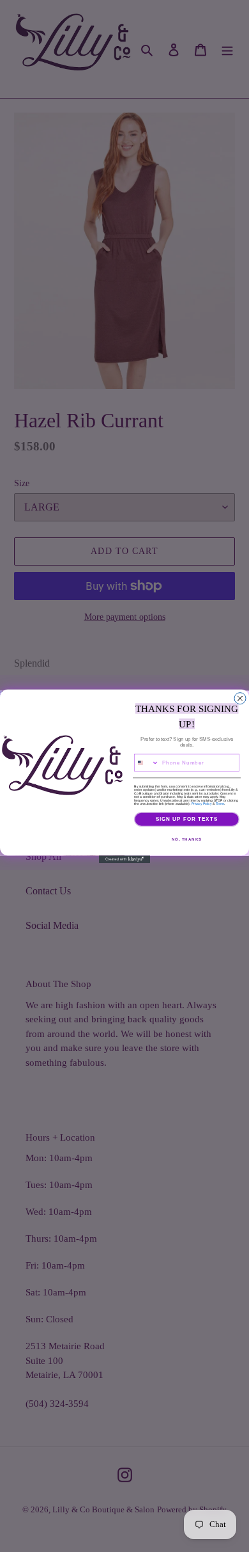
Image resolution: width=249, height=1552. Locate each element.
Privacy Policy (202, 803)
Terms (220, 803)
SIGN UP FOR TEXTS (187, 819)
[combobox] (147, 762)
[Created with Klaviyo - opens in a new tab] (124, 859)
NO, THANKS (187, 839)
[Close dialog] (240, 698)
